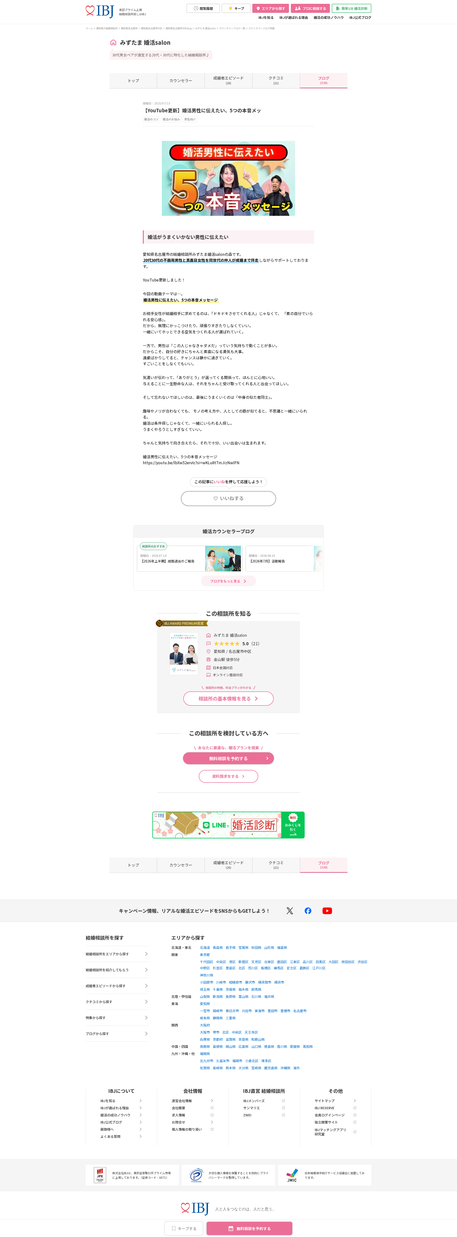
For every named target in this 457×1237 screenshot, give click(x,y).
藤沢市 (250, 982)
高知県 (308, 1046)
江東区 (295, 961)
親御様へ (107, 1129)
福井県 (269, 996)
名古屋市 (300, 1010)
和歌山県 (258, 1039)
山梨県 (205, 996)
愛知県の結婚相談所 (107, 28)
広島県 (243, 1046)
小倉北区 (251, 1060)
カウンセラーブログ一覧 (232, 28)
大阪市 (205, 1032)
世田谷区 (348, 961)
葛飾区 (304, 968)
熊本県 (231, 1067)
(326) (323, 80)
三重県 (231, 1018)
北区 (241, 968)
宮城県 (243, 947)
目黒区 (321, 961)
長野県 (231, 996)
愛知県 (205, 1003)
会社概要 (178, 1107)
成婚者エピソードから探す (106, 985)
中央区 (221, 961)
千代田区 (206, 961)
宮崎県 (256, 1067)
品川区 (308, 961)
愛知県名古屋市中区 (151, 28)
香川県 (282, 1046)
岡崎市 (218, 1010)
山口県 (256, 1046)
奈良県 (243, 1039)
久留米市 (222, 1060)
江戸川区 (319, 968)
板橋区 (266, 968)
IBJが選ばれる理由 (293, 17)
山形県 (269, 947)
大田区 (333, 961)
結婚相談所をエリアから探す (107, 953)
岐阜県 (205, 1018)
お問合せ (178, 1122)
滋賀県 (231, 1039)
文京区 (256, 961)
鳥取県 (205, 1046)
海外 (296, 1067)
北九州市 (206, 1060)
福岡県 (205, 1053)
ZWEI (247, 1115)
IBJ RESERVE (324, 1107)
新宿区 (243, 961)
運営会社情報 (182, 1100)
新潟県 (218, 996)
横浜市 (279, 982)
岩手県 (231, 947)
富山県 (243, 996)
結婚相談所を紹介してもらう (107, 969)
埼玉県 (205, 989)
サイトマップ (325, 1100)
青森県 (218, 947)
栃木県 (243, 989)
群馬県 (256, 989)
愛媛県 (295, 1046)
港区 (232, 961)
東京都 (205, 954)
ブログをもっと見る (225, 581)
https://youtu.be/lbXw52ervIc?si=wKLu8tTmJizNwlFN (191, 462)
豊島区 (231, 968)
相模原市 (235, 982)
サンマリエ (251, 1107)
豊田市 (273, 1010)
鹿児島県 (271, 1067)
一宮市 (205, 1010)
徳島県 (269, 1046)
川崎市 (221, 982)
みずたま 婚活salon (205, 28)
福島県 (282, 947)
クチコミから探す (99, 1001)
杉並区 (218, 968)
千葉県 (218, 989)
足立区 (292, 968)
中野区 (205, 968)
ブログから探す (97, 1033)
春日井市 (232, 1010)
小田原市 (206, 982)
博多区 (266, 1060)
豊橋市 (285, 1010)
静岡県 (218, 1018)
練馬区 (279, 968)
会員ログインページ (330, 1115)
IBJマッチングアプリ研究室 (330, 1132)
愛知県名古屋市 (129, 28)
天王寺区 (251, 1032)
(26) (228, 80)
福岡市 (237, 1060)
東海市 (260, 1010)
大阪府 (205, 1025)
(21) (276, 80)
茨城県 (231, 989)
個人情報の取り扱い (187, 1129)
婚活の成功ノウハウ (329, 17)
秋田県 (256, 947)
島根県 (218, 1046)
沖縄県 (285, 1067)
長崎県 (218, 1067)
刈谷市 (247, 1010)
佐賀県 (205, 1067)
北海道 (205, 947)
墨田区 (282, 961)
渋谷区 (363, 961)
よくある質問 (110, 1136)
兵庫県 (205, 1039)
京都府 (218, 1039)
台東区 (269, 961)
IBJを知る (266, 17)
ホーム (89, 28)
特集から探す (96, 1017)
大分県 (243, 1067)
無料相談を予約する (254, 1228)
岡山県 (231, 1046)
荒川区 (253, 968)
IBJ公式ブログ (360, 17)
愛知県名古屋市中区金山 (179, 28)
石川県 (256, 996)
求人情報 (178, 1115)
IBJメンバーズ (254, 1100)
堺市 (216, 1032)
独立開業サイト (326, 1122)
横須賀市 (264, 982)
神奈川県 (206, 975)
